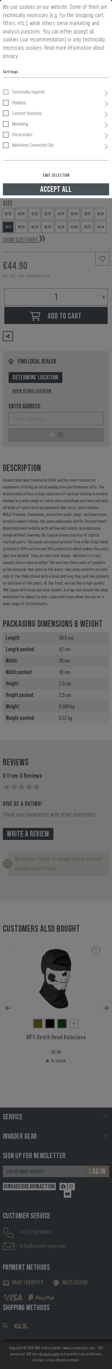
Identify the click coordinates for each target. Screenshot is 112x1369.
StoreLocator (22, 134)
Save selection (56, 175)
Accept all (56, 189)
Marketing (20, 123)
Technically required (28, 91)
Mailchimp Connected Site (33, 145)
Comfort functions (26, 113)
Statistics (19, 102)
